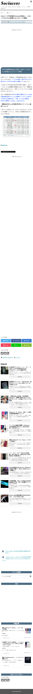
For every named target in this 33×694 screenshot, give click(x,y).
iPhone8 (4, 357)
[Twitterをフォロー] (2, 353)
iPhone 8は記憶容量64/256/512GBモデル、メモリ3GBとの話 (20, 496)
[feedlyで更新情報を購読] (5, 353)
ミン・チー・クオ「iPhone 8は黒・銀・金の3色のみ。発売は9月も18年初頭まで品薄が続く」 (19, 454)
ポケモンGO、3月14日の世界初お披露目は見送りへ (18, 551)
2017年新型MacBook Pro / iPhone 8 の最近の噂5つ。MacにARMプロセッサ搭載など (20, 469)
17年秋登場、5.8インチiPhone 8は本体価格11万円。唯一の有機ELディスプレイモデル (20, 482)
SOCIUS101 (18, 691)
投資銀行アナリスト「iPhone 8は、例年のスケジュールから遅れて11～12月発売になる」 (20, 383)
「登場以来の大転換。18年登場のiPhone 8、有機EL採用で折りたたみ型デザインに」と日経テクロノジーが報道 (20, 398)
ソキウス (18, 357)
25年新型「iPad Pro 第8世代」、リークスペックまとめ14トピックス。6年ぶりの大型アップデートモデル (13, 643)
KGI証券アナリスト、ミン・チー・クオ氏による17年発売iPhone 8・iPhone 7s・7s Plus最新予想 (20, 368)
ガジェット (11, 21)
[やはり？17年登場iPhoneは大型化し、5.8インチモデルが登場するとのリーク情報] (27, 340)
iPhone (23, 21)
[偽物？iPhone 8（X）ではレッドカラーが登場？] (4, 443)
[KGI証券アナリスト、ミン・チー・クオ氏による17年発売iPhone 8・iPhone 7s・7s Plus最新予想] (4, 370)
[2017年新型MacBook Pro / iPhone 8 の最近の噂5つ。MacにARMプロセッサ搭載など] (4, 471)
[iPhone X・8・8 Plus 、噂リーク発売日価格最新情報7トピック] (4, 415)
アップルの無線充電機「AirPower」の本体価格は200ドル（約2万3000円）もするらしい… (20, 427)
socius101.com (6, 637)
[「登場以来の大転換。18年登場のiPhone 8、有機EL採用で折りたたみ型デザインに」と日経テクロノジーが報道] (4, 399)
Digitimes (4, 145)
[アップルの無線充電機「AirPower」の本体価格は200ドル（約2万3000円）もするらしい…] (4, 428)
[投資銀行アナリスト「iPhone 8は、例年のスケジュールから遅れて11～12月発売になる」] (4, 385)
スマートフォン (17, 21)
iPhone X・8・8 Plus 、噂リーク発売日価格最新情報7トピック (20, 413)
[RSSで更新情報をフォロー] (8, 353)
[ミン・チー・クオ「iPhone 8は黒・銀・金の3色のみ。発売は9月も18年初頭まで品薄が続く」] (4, 456)
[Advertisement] (16, 47)
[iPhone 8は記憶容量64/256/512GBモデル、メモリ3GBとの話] (4, 498)
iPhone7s (10, 357)
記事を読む (20, 376)
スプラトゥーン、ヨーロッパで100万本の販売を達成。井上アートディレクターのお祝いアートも (16, 558)
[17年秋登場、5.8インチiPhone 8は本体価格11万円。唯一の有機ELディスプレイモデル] (4, 484)
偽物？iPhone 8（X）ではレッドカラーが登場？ (20, 440)
